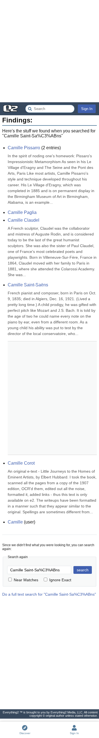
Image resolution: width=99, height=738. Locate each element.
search (83, 570)
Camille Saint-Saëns (28, 284)
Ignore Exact (60, 580)
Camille (15, 522)
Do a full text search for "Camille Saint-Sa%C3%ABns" (49, 594)
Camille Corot (21, 463)
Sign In (86, 109)
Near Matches (26, 580)
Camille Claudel (23, 220)
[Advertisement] (49, 51)
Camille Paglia (22, 212)
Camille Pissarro (24, 147)
